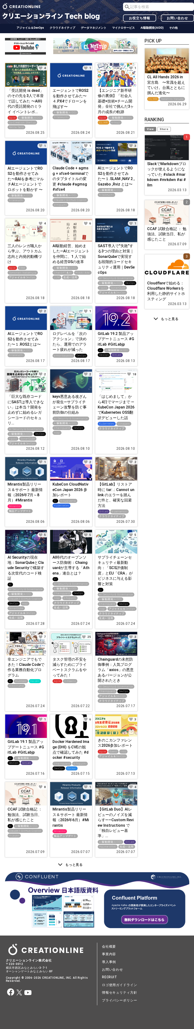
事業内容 (109, 954)
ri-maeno (70, 681)
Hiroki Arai (82, 272)
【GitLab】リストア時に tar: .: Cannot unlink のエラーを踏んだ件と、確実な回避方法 (116, 495)
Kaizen (35, 681)
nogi (57, 432)
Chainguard (62, 428)
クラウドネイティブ (62, 27)
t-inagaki (124, 423)
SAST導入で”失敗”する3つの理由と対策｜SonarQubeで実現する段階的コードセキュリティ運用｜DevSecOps (116, 259)
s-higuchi (70, 598)
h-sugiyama (68, 501)
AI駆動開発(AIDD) (152, 27)
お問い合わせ (177, 18)
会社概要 (109, 946)
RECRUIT (109, 977)
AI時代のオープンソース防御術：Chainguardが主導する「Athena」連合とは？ (71, 565)
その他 (173, 27)
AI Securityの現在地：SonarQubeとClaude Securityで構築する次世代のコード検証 (26, 568)
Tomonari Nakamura (22, 272)
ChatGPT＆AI (63, 272)
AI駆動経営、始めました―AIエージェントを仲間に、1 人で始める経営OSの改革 (71, 254)
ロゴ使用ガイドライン (119, 985)
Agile (12, 117)
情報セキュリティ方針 (119, 992)
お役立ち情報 (139, 18)
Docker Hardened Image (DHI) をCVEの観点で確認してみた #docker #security (71, 749)
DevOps (130, 283)
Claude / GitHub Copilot (70, 200)
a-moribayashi (63, 355)
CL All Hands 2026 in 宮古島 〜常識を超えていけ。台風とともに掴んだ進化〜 (166, 85)
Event (113, 751)
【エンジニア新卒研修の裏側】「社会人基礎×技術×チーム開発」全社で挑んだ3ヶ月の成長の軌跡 (116, 101)
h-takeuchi (61, 117)
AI (100, 350)
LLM (57, 277)
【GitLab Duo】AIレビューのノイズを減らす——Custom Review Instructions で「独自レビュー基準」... (116, 822)
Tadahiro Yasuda (172, 99)
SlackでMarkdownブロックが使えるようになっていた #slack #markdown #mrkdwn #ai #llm (166, 174)
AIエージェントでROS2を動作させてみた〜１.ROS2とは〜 (25, 339)
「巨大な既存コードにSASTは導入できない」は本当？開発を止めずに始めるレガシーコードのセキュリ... (26, 409)
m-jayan (14, 835)
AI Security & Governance (116, 278)
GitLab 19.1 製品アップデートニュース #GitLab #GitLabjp (26, 747)
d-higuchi (60, 205)
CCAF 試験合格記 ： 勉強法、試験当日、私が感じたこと (25, 814)
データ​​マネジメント (93, 27)
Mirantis (15, 506)
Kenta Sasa (16, 127)
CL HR (103, 122)
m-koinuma (16, 686)
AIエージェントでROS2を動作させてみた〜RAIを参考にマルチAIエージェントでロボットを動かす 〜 (26, 179)
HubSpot (21, 681)
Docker (71, 768)
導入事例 (109, 962)
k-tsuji (115, 122)
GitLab (116, 355)
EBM (22, 268)
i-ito (123, 751)
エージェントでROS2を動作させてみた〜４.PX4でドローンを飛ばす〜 (70, 98)
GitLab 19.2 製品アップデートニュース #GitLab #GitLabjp (116, 339)
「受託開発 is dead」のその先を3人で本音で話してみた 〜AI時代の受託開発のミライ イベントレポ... (26, 101)
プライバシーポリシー (119, 1000)
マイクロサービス (123, 27)
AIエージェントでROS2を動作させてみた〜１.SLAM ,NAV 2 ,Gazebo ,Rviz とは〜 (116, 176)
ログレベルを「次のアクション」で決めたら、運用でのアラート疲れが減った (70, 341)
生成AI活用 (70, 277)
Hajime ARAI (107, 846)
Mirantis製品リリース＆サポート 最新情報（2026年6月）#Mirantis (71, 817)
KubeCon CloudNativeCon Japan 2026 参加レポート (70, 489)
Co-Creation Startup (22, 122)
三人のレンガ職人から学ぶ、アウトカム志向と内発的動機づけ (25, 254)
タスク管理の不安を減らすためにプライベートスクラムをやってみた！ (70, 667)
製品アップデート (20, 511)
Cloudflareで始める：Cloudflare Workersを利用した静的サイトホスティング (166, 291)
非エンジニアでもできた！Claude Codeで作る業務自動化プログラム (26, 667)
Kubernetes (106, 423)
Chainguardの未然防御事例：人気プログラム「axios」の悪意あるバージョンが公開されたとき (116, 670)
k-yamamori (119, 511)
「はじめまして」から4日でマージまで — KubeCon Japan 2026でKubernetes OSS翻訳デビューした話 (116, 407)
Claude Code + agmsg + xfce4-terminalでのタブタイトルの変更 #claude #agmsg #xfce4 (70, 179)
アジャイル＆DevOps (30, 27)
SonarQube (118, 288)
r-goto (103, 288)
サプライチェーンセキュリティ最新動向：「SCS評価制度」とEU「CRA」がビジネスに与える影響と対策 (115, 570)
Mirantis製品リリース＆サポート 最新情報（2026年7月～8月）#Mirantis (25, 492)
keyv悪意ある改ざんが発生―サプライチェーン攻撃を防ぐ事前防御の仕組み (70, 404)
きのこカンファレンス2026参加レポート (115, 743)
